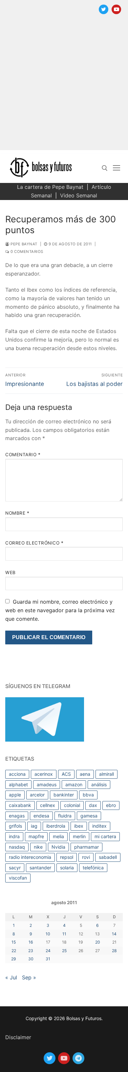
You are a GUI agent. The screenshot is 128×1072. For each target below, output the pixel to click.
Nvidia (58, 847)
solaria (67, 867)
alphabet (18, 784)
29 (13, 958)
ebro (111, 805)
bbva (88, 794)
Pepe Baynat (23, 244)
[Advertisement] (64, 86)
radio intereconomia (30, 857)
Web (10, 572)
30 (30, 958)
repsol (66, 857)
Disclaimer (18, 1037)
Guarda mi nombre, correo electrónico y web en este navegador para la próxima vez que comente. (60, 610)
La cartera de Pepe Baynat (50, 187)
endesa (41, 815)
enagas (17, 815)
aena (85, 774)
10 (48, 933)
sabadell (108, 857)
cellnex (47, 805)
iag (34, 826)
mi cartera (105, 836)
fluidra (65, 815)
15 (13, 942)
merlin (79, 836)
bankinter (63, 794)
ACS (66, 774)
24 (48, 950)
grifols (15, 826)
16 (31, 942)
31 (48, 958)
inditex (99, 826)
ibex (78, 826)
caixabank (20, 805)
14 (114, 933)
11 (64, 933)
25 (64, 950)
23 (30, 950)
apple (15, 794)
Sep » (29, 977)
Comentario (22, 454)
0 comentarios (26, 251)
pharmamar (86, 847)
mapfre (36, 836)
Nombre (17, 513)
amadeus (46, 784)
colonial (72, 805)
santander (40, 867)
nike (38, 847)
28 (114, 950)
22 (13, 950)
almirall (106, 774)
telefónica (93, 867)
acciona (17, 774)
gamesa (88, 815)
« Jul (11, 977)
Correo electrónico (34, 543)
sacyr (15, 867)
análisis (99, 784)
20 (97, 942)
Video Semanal (78, 195)
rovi (86, 857)
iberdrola (55, 826)
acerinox (43, 774)
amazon (73, 784)
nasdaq (17, 847)
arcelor (37, 794)
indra (14, 836)
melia (58, 836)
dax (93, 805)
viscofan (18, 878)
